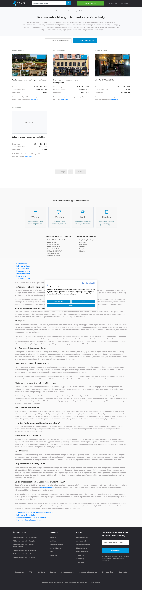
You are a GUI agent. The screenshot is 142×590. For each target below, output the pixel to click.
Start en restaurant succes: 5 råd (28, 520)
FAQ (30, 572)
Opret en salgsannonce (88, 572)
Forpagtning (80, 559)
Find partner (80, 555)
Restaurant (53, 555)
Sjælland (82, 247)
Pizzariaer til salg (22, 268)
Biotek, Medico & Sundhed (56, 240)
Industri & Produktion (54, 249)
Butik (51, 552)
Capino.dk (123, 572)
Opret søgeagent (67, 572)
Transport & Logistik (53, 255)
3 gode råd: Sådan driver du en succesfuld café (34, 512)
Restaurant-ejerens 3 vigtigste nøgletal (31, 517)
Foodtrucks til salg (23, 273)
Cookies (53, 572)
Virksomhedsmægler (83, 544)
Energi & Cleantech (53, 244)
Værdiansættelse (81, 541)
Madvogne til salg (23, 271)
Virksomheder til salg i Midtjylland (24, 541)
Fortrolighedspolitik (88, 283)
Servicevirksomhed (53, 253)
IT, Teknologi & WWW (54, 251)
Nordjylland (83, 244)
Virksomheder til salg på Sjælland (24, 550)
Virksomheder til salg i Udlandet (24, 557)
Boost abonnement (82, 537)
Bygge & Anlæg (52, 242)
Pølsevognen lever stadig (25, 515)
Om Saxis (41, 572)
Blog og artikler (108, 572)
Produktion (53, 541)
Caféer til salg (21, 263)
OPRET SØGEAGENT (87, 41)
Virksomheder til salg (70, 11)
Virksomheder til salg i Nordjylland (25, 537)
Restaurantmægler (82, 552)
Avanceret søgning (60, 41)
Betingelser (19, 572)
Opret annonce (90, 3)
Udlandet (82, 251)
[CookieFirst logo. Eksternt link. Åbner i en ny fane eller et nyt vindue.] (47, 285)
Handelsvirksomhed (53, 247)
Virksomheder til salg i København (24, 554)
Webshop (52, 537)
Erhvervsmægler (81, 548)
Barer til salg (21, 276)
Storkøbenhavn (84, 249)
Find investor (80, 562)
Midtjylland (82, 242)
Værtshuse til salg (23, 278)
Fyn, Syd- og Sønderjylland (87, 240)
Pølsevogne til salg (23, 266)
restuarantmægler (47, 487)
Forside (58, 11)
